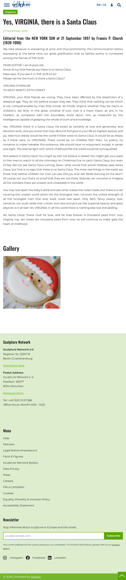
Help (6, 438)
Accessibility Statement (18, 505)
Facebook (38, 557)
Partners (8, 444)
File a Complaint (13, 487)
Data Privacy (11, 468)
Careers (8, 481)
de (104, 4)
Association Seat (14, 365)
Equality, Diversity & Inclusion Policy (26, 499)
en (99, 4)
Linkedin (60, 557)
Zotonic (36, 576)
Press (6, 474)
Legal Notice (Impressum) (20, 450)
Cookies (8, 493)
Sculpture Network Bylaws (20, 462)
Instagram (16, 557)
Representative (13, 393)
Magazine (10, 12)
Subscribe (113, 535)
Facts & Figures (13, 456)
